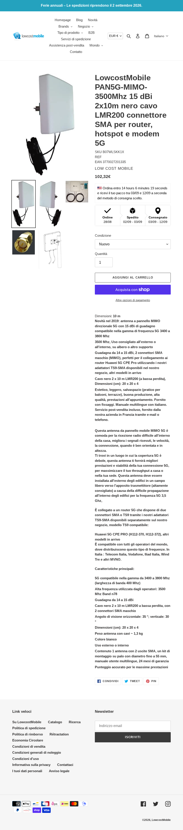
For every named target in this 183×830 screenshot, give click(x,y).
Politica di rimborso (27, 734)
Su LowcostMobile (26, 722)
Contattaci (65, 765)
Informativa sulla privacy (31, 765)
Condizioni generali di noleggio (36, 752)
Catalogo (55, 722)
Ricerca (75, 722)
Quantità (101, 254)
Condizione (103, 235)
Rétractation (59, 734)
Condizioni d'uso (25, 759)
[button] (161, 36)
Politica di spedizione (29, 728)
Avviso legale (59, 771)
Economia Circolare (27, 740)
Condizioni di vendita (28, 746)
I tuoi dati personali (27, 771)
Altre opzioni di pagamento (133, 300)
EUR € (113, 36)
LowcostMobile (161, 820)
